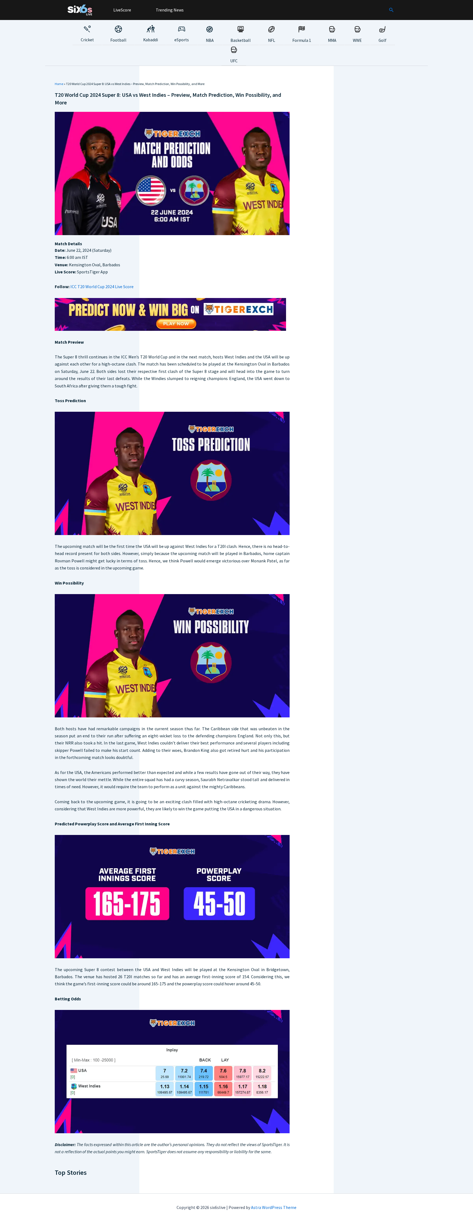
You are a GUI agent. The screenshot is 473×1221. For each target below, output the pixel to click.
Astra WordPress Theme (273, 1207)
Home (59, 84)
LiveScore (122, 10)
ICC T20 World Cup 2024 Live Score (102, 286)
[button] (391, 10)
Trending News (169, 10)
